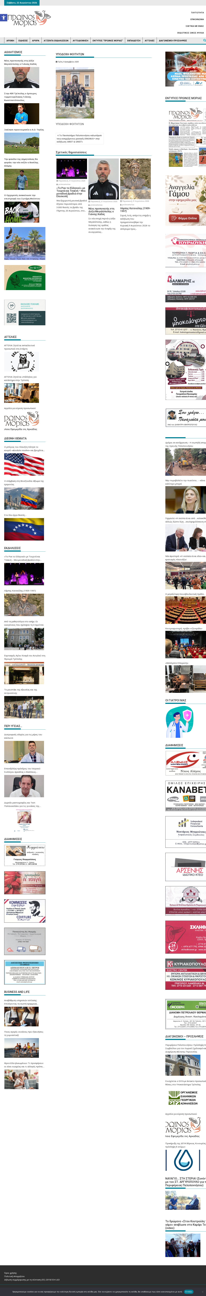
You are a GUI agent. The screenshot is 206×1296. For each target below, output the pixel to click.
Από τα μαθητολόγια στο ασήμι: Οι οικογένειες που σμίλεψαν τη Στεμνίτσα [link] (23, 623)
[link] (3, 17)
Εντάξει (188, 1292)
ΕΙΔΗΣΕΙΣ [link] (23, 40)
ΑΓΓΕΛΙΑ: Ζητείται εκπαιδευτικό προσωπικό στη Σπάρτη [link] (19, 347)
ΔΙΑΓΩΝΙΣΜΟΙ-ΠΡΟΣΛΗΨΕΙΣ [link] (173, 40)
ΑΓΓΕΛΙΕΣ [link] (150, 40)
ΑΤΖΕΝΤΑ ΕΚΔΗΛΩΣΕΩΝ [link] (56, 40)
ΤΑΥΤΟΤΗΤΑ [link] (197, 12)
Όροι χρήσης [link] (10, 1272)
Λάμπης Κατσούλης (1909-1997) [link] (20, 590)
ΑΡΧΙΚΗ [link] (10, 40)
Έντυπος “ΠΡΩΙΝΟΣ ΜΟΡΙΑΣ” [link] (108, 40)
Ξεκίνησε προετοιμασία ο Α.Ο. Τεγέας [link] (24, 129)
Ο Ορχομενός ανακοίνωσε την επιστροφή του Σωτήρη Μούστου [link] (22, 197)
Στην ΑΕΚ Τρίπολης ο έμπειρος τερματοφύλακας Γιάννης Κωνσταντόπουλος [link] (20, 97)
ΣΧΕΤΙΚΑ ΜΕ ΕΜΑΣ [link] (195, 26)
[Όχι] (202, 1291)
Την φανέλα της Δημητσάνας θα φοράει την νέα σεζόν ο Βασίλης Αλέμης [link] (21, 162)
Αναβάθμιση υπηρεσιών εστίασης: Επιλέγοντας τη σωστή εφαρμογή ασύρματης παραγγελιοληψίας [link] (20, 1002)
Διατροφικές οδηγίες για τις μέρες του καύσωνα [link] (23, 736)
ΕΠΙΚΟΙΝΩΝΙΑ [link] (197, 19)
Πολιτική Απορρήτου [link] (14, 1276)
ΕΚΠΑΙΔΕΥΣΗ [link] (133, 40)
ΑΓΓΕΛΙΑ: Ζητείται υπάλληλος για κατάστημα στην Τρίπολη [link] (20, 378)
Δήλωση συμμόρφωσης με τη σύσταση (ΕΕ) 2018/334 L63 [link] (32, 1279)
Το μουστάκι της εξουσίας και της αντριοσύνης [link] (20, 691)
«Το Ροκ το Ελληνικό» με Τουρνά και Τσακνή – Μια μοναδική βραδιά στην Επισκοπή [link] (22, 558)
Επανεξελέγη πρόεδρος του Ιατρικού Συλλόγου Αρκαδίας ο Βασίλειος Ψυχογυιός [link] (22, 770)
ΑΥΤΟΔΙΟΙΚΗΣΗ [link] (80, 40)
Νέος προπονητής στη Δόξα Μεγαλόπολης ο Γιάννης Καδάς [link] (20, 62)
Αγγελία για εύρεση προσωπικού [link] (20, 408)
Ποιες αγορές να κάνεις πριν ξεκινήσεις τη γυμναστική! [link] (23, 1033)
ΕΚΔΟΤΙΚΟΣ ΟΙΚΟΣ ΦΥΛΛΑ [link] (190, 32)
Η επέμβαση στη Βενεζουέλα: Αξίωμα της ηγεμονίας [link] (24, 483)
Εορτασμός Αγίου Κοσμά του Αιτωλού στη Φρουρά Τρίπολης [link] (24, 657)
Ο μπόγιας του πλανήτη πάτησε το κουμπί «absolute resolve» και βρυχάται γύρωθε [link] (23, 448)
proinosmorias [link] (64, 184)
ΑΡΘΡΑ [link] (35, 40)
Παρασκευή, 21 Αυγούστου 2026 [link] (71, 181)
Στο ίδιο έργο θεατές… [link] (15, 515)
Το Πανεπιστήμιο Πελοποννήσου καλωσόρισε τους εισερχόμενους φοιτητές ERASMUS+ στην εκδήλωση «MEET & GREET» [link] (79, 138)
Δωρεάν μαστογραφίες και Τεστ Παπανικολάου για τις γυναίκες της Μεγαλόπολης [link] (21, 804)
